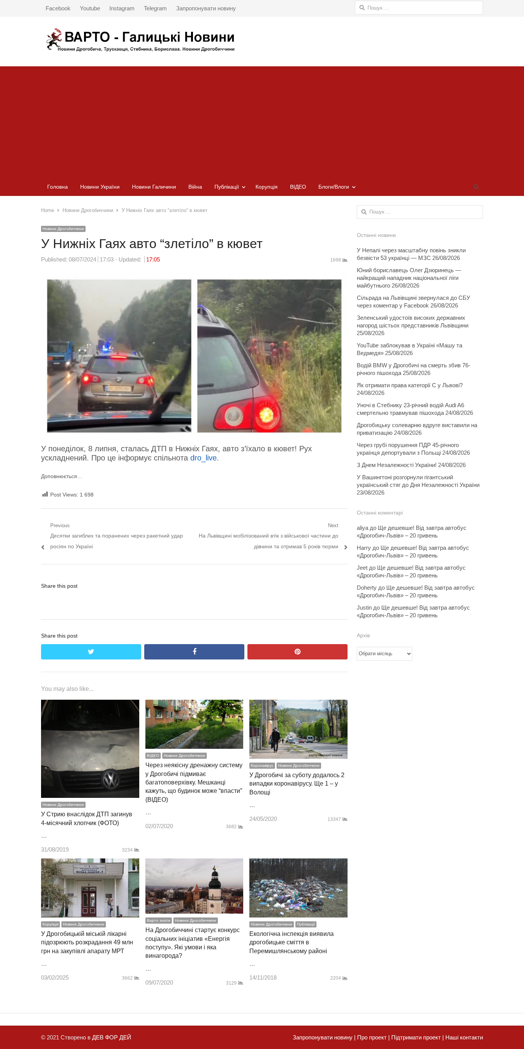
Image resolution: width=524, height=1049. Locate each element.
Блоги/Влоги (333, 187)
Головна (57, 187)
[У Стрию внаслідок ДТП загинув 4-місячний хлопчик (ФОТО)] (90, 705)
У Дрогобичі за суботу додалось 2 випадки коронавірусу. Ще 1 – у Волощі (296, 784)
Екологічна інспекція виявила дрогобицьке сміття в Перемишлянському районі (291, 942)
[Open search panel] (476, 187)
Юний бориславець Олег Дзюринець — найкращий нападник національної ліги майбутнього (409, 278)
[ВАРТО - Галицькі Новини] (262, 39)
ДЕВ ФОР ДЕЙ (111, 1037)
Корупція (266, 187)
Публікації (226, 187)
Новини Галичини (154, 187)
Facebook (58, 8)
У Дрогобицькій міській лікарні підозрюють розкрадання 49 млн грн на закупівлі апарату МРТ (87, 942)
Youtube (90, 8)
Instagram (122, 8)
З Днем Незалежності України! (397, 465)
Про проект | (373, 1037)
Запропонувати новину (206, 8)
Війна (195, 187)
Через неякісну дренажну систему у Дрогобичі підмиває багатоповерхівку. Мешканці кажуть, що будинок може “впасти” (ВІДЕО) (193, 782)
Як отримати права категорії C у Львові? (410, 385)
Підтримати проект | (417, 1037)
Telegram (155, 8)
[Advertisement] (262, 120)
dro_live (203, 458)
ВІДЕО (298, 187)
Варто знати (158, 920)
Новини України (100, 187)
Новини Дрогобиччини (63, 229)
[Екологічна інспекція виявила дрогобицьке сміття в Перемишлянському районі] (298, 863)
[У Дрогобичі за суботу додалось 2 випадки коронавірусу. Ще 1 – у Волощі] (298, 705)
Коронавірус (262, 765)
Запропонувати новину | (324, 1037)
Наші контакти (463, 1037)
